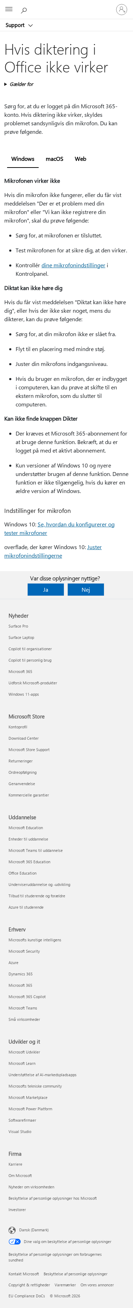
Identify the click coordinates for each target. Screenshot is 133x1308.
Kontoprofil (18, 726)
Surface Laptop (21, 637)
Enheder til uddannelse (28, 839)
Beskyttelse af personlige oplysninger (75, 1273)
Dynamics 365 (21, 973)
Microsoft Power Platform (30, 1108)
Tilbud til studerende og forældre (37, 895)
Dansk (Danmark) (34, 1229)
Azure (13, 962)
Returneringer (21, 761)
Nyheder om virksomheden (31, 1186)
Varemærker (65, 1284)
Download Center (24, 738)
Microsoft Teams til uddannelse (36, 850)
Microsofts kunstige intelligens (35, 939)
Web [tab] (80, 158)
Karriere (15, 1164)
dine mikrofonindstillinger (73, 265)
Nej (86, 589)
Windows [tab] (22, 158)
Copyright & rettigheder (29, 1284)
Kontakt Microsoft (24, 1273)
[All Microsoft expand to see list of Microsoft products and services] (8, 9)
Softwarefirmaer (22, 1120)
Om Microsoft (20, 1175)
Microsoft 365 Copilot (27, 996)
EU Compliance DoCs (27, 1295)
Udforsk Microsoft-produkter (33, 682)
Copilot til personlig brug (30, 660)
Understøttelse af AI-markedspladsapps (43, 1074)
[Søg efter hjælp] (25, 9)
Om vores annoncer (97, 1284)
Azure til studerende (26, 907)
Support (16, 24)
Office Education (23, 873)
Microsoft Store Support (29, 749)
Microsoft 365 (20, 671)
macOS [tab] (54, 158)
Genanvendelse (22, 783)
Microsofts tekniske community (35, 1086)
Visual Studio (20, 1131)
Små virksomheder (24, 1019)
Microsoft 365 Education (29, 861)
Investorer (17, 1209)
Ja (45, 589)
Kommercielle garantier (29, 795)
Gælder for (21, 84)
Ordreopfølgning (23, 772)
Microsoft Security (24, 951)
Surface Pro (18, 626)
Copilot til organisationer (30, 648)
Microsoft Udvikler (24, 1052)
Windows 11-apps (24, 694)
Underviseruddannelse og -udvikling (39, 884)
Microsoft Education (26, 827)
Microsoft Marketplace (28, 1097)
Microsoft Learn (22, 1063)
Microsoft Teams (23, 1008)
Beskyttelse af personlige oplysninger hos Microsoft (53, 1198)
